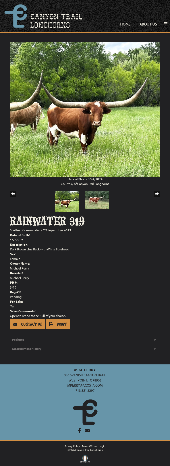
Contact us (31, 324)
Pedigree (18, 340)
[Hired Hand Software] (85, 460)
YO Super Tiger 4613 (57, 230)
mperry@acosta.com (85, 385)
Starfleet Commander (25, 230)
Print (61, 324)
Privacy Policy (72, 446)
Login (102, 446)
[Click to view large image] (85, 109)
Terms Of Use (89, 446)
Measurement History (26, 349)
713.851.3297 (85, 390)
